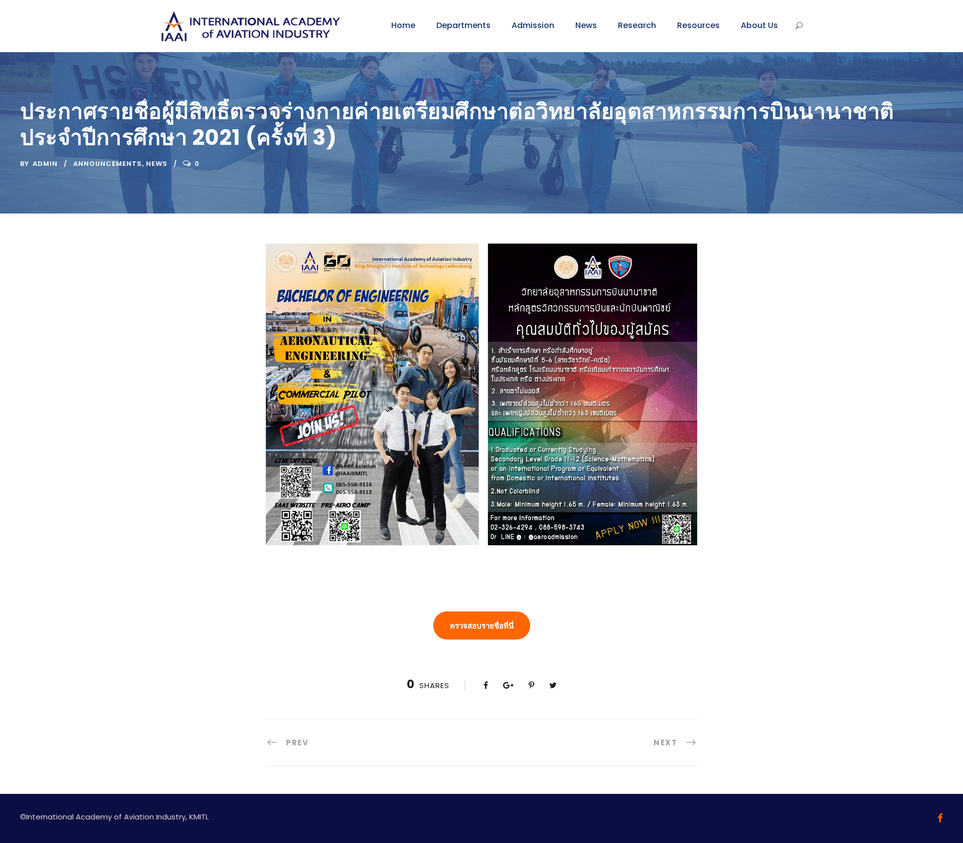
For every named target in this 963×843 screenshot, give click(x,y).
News (586, 25)
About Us (759, 25)
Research (637, 25)
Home (403, 25)
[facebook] (940, 818)
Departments (463, 25)
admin (45, 163)
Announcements (107, 163)
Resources (698, 25)
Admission (533, 25)
